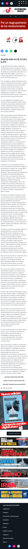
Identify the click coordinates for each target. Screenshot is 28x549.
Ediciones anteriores (14, 433)
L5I (6, 388)
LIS (9, 388)
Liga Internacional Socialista (11, 505)
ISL (1, 388)
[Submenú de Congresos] (9, 534)
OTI (11, 388)
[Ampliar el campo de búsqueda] (15, 16)
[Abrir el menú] (10, 16)
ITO (4, 388)
